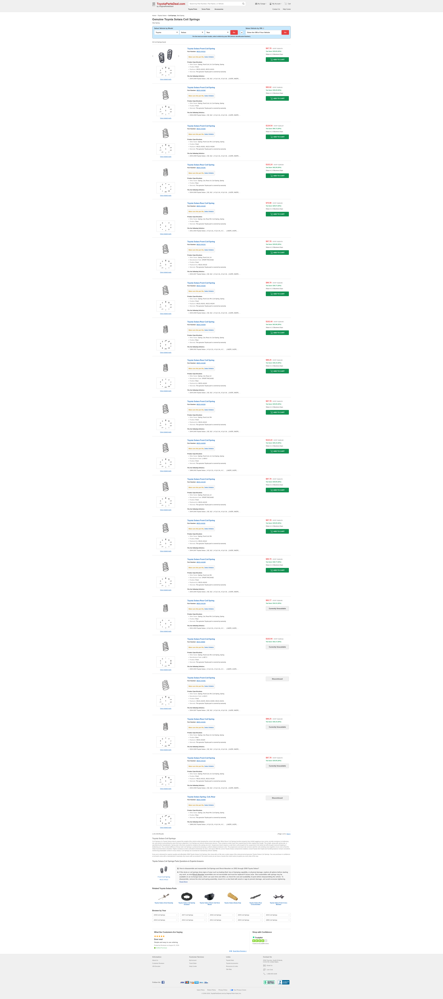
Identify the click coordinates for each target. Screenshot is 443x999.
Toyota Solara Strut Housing (164, 903)
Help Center (287, 9)
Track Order (193, 963)
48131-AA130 (201, 482)
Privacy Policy (223, 990)
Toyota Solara (162, 15)
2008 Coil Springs (159, 915)
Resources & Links (232, 966)
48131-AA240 (201, 562)
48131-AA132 (201, 761)
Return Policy (211, 990)
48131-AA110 (201, 404)
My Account (192, 960)
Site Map (229, 969)
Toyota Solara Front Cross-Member (278, 903)
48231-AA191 (201, 168)
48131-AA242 (201, 286)
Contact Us (276, 9)
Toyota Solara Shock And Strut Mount (210, 903)
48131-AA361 (201, 681)
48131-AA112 (201, 51)
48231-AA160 (201, 363)
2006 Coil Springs (215, 915)
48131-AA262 (201, 129)
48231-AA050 (201, 800)
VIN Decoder (156, 966)
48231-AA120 (201, 206)
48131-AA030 (201, 443)
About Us (155, 960)
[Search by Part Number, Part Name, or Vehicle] (243, 3)
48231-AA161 (201, 722)
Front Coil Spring (164, 878)
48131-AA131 (201, 244)
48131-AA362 (201, 90)
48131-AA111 (201, 523)
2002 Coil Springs (187, 920)
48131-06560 (201, 642)
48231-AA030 (201, 325)
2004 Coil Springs (271, 915)
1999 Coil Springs (271, 920)
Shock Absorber (198, 874)
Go (234, 32)
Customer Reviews (158, 963)
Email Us (269, 965)
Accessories (219, 9)
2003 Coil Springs (159, 920)
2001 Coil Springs (215, 920)
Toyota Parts (192, 9)
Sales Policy (201, 990)
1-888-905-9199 (272, 974)
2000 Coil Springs (243, 920)
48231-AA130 (201, 603)
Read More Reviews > (240, 951)
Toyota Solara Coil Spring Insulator (186, 903)
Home (154, 15)
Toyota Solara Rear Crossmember (255, 903)
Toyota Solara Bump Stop (232, 903)
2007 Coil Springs (187, 915)
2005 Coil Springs (243, 915)
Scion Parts (206, 9)
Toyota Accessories (232, 963)
